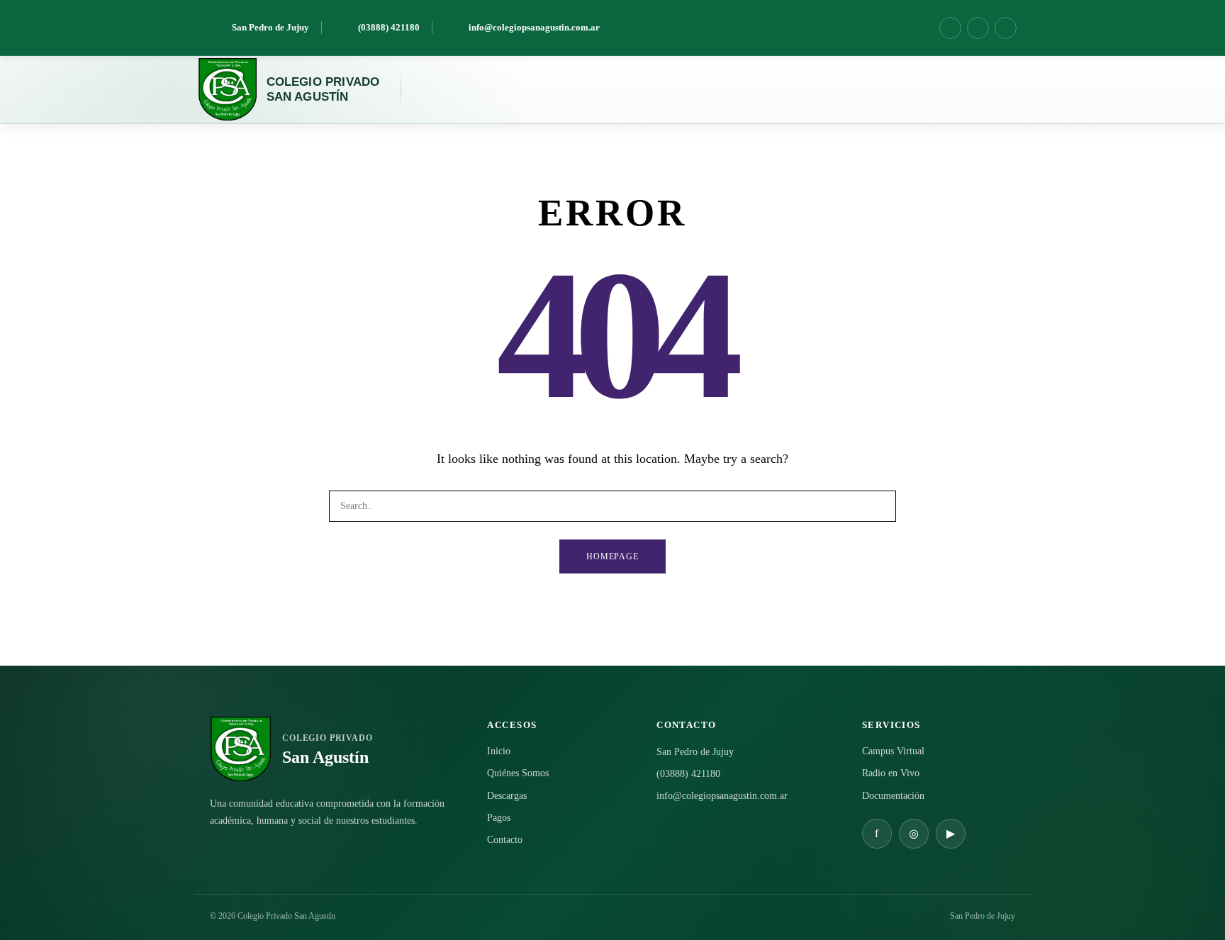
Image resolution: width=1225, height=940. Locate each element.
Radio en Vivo (890, 773)
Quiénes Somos (518, 773)
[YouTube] (1006, 28)
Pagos (498, 817)
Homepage (612, 556)
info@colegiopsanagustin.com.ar (722, 795)
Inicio (498, 751)
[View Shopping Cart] (977, 89)
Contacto (504, 839)
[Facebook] (950, 28)
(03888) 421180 (688, 773)
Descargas (507, 795)
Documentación (893, 795)
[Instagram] (978, 28)
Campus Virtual (893, 751)
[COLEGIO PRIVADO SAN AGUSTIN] (227, 89)
